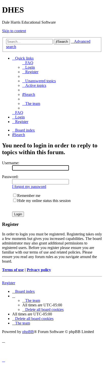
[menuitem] (27, 63)
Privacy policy (39, 270)
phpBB (28, 332)
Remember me (28, 195)
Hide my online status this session (44, 200)
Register (8, 283)
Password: (10, 177)
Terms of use (13, 270)
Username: (10, 163)
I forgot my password (29, 186)
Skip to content (14, 31)
